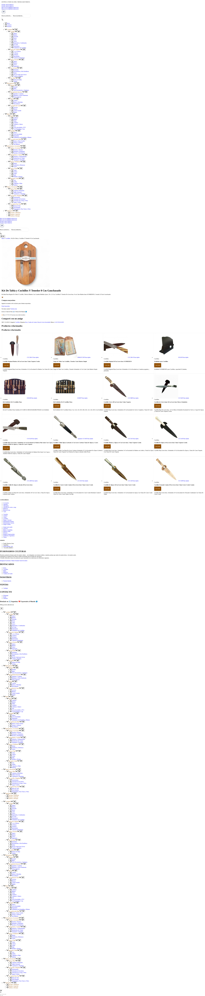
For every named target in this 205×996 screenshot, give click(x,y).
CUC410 (180, 438)
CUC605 (82, 438)
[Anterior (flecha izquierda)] (0, 995)
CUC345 (130, 480)
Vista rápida (36, 357)
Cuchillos (7, 238)
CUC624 (29, 438)
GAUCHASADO (59, 322)
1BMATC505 (80, 357)
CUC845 (180, 398)
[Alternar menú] (16, 30)
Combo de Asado (32, 322)
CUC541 (130, 438)
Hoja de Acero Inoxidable (43, 322)
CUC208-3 (130, 357)
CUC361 (79, 480)
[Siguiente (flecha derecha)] (2, 995)
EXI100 (29, 398)
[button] (102, 4)
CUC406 (29, 480)
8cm (26, 322)
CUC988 (130, 398)
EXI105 (180, 357)
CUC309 (180, 480)
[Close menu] (1, 608)
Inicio (3, 238)
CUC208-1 (30, 357)
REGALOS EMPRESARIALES (10, 9)
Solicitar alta (13, 309)
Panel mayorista (6, 306)
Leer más (6, 365)
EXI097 (79, 398)
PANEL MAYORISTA (8, 6)
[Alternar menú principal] (2, 236)
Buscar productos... (6, 15)
